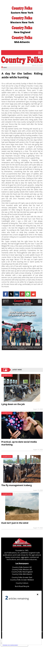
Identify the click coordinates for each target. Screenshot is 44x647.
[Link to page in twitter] (11, 294)
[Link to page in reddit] (33, 294)
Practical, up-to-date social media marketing (19, 443)
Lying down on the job (13, 404)
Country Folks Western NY (22, 569)
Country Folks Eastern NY (22, 567)
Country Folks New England (22, 572)
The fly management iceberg (16, 485)
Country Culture (22, 583)
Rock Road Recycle (22, 586)
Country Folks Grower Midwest (22, 580)
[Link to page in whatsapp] (27, 294)
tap (39, 52)
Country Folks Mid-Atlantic (22, 574)
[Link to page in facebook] (5, 294)
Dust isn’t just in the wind (14, 522)
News (5, 67)
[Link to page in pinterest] (22, 294)
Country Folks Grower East (22, 577)
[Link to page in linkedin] (16, 294)
